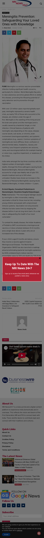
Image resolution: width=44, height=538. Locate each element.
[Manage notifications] (39, 533)
